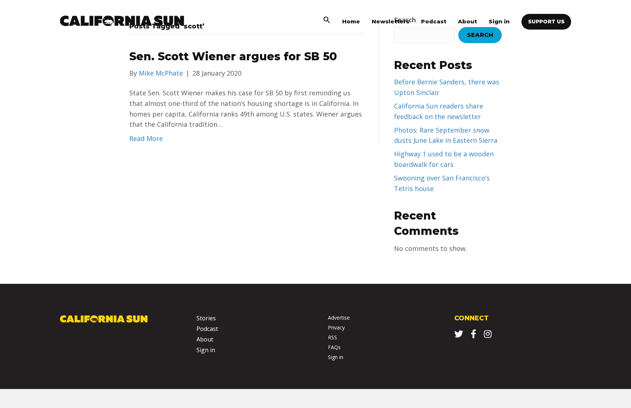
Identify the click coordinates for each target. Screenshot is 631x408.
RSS (332, 337)
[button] (326, 21)
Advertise (339, 317)
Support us (546, 21)
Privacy (336, 327)
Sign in (499, 21)
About (467, 21)
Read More (146, 138)
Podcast (433, 21)
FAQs (334, 347)
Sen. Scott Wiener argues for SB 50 (233, 56)
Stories (206, 318)
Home (351, 21)
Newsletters (390, 21)
